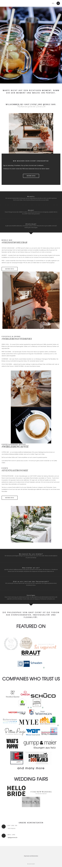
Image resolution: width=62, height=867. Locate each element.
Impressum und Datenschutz (31, 856)
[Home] (10, 4)
